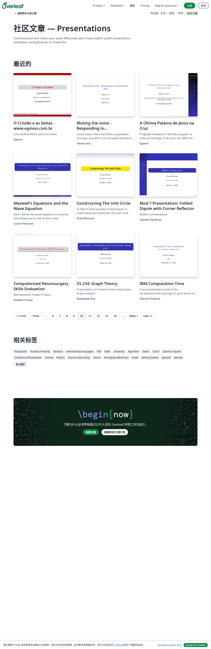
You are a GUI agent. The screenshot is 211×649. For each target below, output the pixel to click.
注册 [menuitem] (189, 5)
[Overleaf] (12, 5)
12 (98, 316)
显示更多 (20, 364)
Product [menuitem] (98, 5)
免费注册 (91, 432)
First (21, 316)
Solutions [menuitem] (116, 5)
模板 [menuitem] (132, 5)
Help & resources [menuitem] (166, 5)
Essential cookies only (169, 644)
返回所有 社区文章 (25, 13)
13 (106, 316)
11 (89, 316)
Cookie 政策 (120, 644)
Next (134, 316)
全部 (163, 13)
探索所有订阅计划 (114, 432)
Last (147, 316)
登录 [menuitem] (203, 5)
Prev (35, 316)
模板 (171, 13)
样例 (180, 13)
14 (115, 316)
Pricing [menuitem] (145, 5)
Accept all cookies (196, 645)
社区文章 (192, 13)
